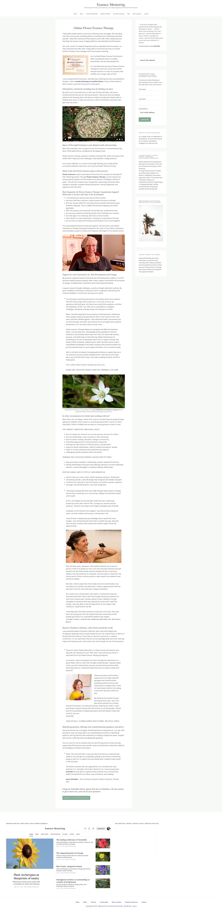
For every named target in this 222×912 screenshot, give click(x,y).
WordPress (127, 906)
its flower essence (107, 411)
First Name (142, 89)
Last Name (142, 99)
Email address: (143, 109)
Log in (134, 906)
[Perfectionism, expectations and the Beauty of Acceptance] (151, 223)
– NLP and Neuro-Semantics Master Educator (89, 779)
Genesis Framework (116, 906)
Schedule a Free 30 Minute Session (76, 798)
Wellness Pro (102, 906)
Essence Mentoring (111, 4)
